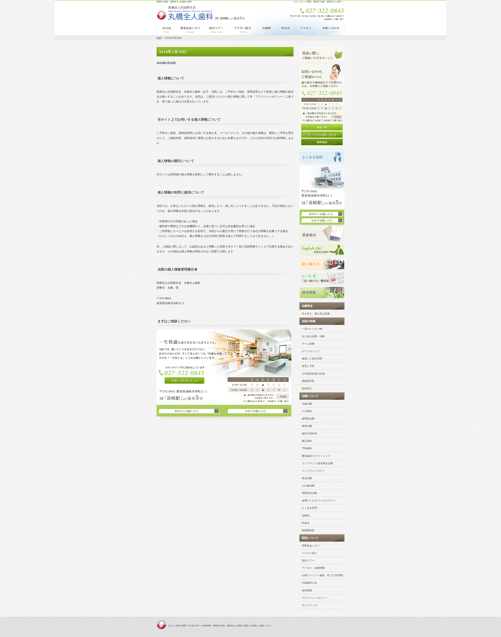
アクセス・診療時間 (313, 568)
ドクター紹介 (309, 553)
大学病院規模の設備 (313, 373)
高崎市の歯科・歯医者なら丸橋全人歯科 (174, 2)
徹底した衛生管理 (312, 358)
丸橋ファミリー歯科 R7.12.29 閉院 (322, 575)
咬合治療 (307, 478)
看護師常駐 (308, 381)
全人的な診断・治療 (313, 336)
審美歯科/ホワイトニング (316, 456)
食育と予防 (308, 366)
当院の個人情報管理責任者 (177, 269)
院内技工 (307, 388)
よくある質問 (309, 508)
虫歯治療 (307, 403)
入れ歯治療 (308, 485)
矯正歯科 (307, 441)
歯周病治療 (308, 418)
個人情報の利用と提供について (181, 192)
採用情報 (307, 590)
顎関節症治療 (309, 493)
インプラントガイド (313, 470)
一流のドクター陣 (312, 329)
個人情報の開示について (176, 161)
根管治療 (307, 426)
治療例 (305, 515)
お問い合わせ (330, 29)
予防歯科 (307, 448)
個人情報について (171, 78)
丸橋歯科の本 (309, 582)
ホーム (167, 29)
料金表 (305, 523)
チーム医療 (308, 343)
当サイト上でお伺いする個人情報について (189, 119)
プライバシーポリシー (314, 598)
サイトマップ (309, 605)
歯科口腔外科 (309, 433)
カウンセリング (311, 351)
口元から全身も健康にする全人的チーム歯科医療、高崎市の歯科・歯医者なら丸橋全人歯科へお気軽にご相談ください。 (221, 625)
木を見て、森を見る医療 (316, 313)
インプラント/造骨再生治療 (317, 463)
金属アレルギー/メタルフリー (319, 500)
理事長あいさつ (311, 545)
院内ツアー (308, 560)
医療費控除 (308, 530)
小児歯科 (307, 411)
